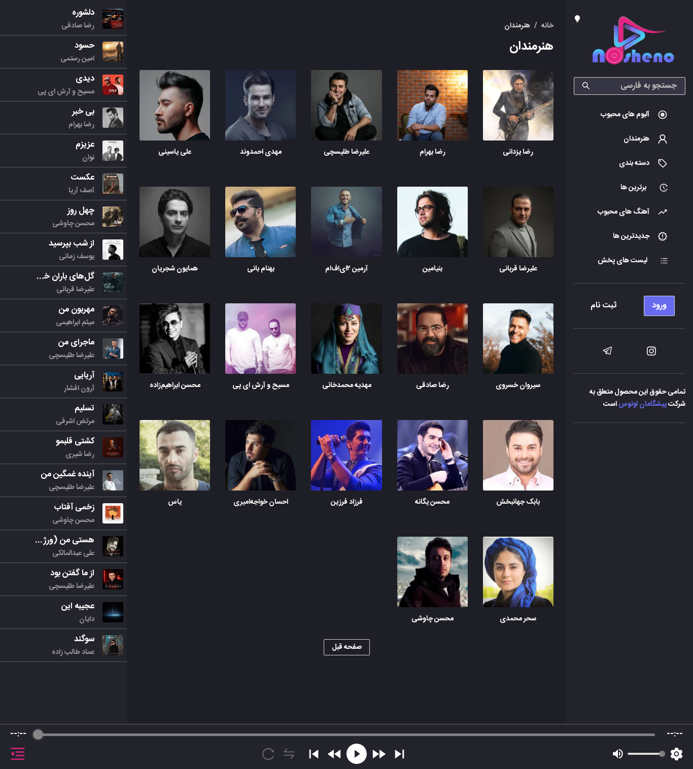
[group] (346, 746)
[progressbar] (346, 734)
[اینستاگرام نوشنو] (651, 351)
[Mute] (618, 753)
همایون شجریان (175, 269)
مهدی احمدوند (261, 152)
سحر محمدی (518, 619)
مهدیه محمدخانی (346, 385)
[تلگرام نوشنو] (607, 351)
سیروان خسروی (518, 385)
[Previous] (314, 754)
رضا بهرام (432, 152)
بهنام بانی (260, 269)
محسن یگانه (432, 502)
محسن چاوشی (432, 619)
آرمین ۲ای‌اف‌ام (346, 269)
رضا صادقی (432, 385)
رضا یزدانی (518, 152)
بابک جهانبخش (518, 502)
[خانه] (633, 42)
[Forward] (379, 754)
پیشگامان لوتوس (642, 404)
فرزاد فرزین (347, 502)
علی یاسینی (174, 152)
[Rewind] (334, 754)
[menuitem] (629, 114)
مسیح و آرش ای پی (260, 385)
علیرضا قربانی (518, 269)
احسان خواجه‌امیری (260, 502)
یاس (175, 502)
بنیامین (432, 269)
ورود (659, 305)
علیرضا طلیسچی (346, 152)
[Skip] (399, 754)
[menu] (629, 303)
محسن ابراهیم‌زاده (175, 385)
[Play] (356, 754)
